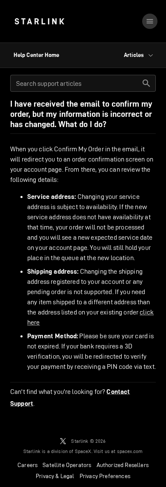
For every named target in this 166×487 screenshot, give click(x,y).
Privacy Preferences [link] (105, 476)
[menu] (149, 21)
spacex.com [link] (130, 451)
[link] (39, 21)
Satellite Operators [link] (67, 465)
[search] (146, 83)
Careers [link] (27, 465)
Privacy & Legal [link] (55, 476)
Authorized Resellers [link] (123, 465)
